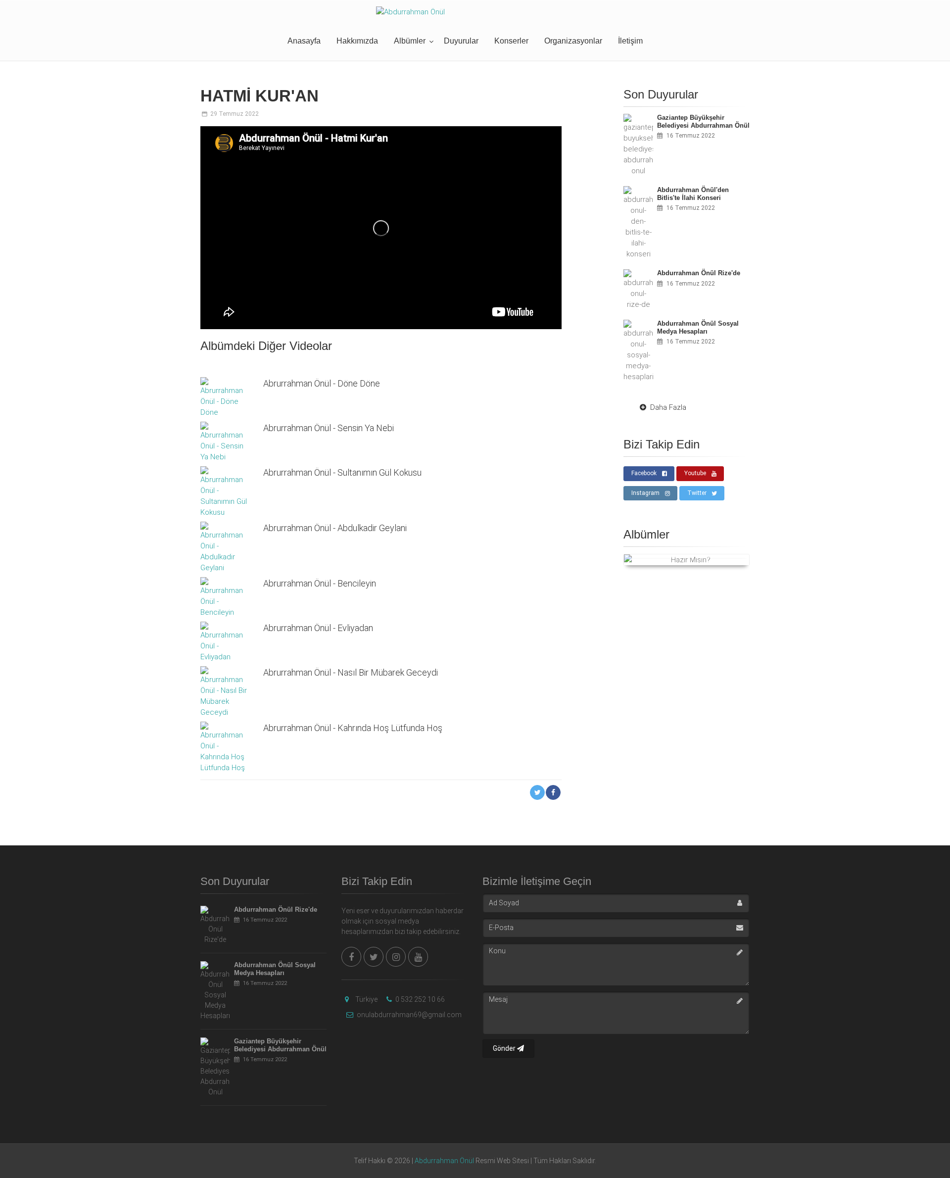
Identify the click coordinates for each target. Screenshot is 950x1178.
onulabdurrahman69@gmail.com (408, 1015)
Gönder (505, 1048)
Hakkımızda (357, 41)
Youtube (695, 473)
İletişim (630, 41)
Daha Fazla (668, 407)
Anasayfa (304, 41)
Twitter (697, 493)
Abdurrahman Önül (444, 1161)
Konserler (511, 41)
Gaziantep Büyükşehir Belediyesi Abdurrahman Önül (280, 1045)
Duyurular (461, 41)
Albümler (410, 41)
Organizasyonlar (573, 41)
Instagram (645, 493)
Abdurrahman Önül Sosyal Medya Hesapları (275, 969)
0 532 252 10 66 (419, 999)
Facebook (644, 473)
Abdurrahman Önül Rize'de (275, 909)
